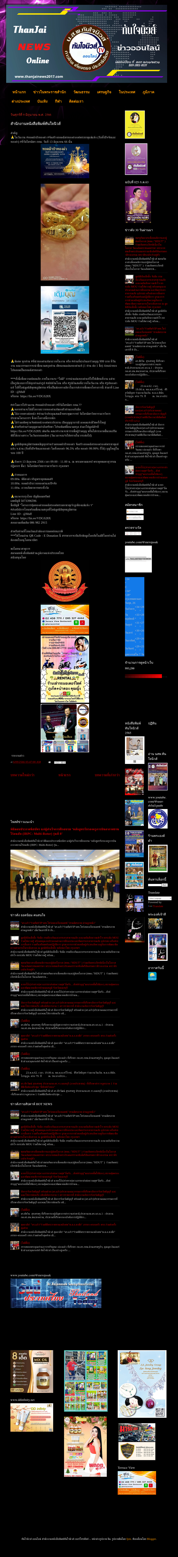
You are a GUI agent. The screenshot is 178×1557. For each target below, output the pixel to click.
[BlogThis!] (57, 762)
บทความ (133, 511)
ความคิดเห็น (134, 517)
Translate (158, 906)
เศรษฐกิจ (104, 92)
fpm (128, 1538)
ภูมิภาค (148, 92)
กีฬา (58, 101)
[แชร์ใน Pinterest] (64, 762)
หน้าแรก (19, 92)
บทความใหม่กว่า (22, 775)
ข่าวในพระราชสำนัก (49, 92)
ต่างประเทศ (21, 101)
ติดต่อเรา (76, 101)
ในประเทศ (127, 92)
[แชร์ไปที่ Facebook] (62, 762)
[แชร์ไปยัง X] (60, 762)
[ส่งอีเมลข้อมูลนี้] (55, 762)
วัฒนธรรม (81, 92)
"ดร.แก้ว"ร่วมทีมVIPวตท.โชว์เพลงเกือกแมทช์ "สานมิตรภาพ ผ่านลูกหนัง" (58, 922)
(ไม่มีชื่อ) (25, 1020)
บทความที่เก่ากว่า (107, 775)
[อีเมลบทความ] (49, 761)
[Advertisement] (65, 799)
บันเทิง (42, 101)
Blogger (151, 1538)
